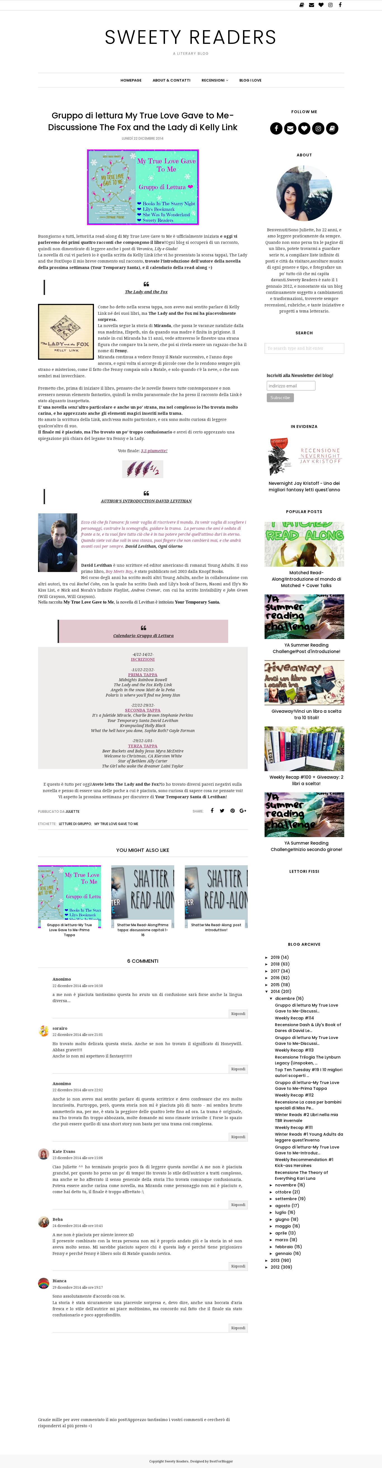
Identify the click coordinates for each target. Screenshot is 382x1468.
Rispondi (238, 1014)
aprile (281, 1233)
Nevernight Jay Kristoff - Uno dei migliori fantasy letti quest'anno (304, 486)
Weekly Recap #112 (294, 1095)
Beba (58, 1219)
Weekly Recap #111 (294, 1127)
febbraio (284, 1247)
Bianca (60, 1281)
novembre (285, 1185)
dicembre (285, 998)
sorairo (60, 1028)
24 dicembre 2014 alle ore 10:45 (78, 1226)
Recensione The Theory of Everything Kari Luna (301, 1175)
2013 (275, 1260)
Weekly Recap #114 (294, 1018)
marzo (281, 1240)
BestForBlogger (221, 1461)
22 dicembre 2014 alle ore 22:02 (78, 1090)
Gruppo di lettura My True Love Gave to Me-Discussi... (306, 1008)
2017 (275, 971)
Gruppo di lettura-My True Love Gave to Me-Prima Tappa (307, 1085)
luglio (280, 1212)
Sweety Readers (191, 37)
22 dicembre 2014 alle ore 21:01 (78, 1035)
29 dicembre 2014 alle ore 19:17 (78, 1288)
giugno (282, 1219)
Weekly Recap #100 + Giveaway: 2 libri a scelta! (306, 780)
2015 (275, 985)
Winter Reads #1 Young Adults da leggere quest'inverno (309, 1137)
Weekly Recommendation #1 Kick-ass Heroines (304, 1162)
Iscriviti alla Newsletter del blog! (300, 375)
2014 (275, 991)
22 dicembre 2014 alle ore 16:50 (78, 986)
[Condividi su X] (222, 810)
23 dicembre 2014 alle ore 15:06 (78, 1158)
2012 (275, 1267)
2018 (275, 964)
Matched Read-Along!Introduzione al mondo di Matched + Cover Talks (306, 579)
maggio (283, 1226)
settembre (286, 1199)
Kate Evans (64, 1151)
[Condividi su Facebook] (211, 810)
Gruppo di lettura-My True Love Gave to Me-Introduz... (307, 1150)
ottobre (283, 1192)
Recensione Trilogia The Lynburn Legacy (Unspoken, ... (308, 1060)
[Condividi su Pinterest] (232, 810)
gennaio (283, 1253)
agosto (282, 1206)
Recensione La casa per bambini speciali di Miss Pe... (308, 1105)
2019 (275, 957)
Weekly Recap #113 (294, 1050)
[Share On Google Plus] (243, 810)
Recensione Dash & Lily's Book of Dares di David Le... (308, 1027)
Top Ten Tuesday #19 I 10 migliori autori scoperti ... (308, 1072)
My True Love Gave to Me (116, 823)
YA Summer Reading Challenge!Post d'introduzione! (306, 648)
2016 (275, 978)
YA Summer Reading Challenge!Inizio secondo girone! (306, 846)
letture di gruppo (75, 823)
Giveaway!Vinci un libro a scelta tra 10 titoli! (306, 714)
